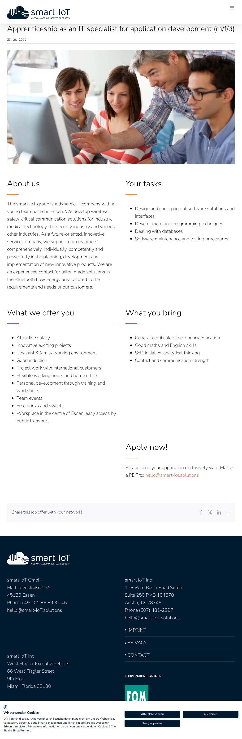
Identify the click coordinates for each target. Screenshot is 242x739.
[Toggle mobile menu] (232, 7)
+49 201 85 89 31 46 (44, 602)
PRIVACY (137, 642)
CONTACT (139, 655)
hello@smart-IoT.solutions (34, 610)
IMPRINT (137, 630)
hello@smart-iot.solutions (172, 475)
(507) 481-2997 (156, 610)
